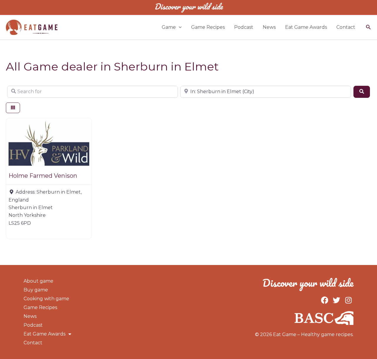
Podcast (243, 27)
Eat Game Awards (306, 27)
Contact (345, 27)
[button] (179, 27)
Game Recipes (208, 27)
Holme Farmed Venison (43, 175)
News (269, 27)
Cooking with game (46, 298)
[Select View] (13, 108)
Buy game (36, 290)
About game (38, 281)
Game (169, 27)
